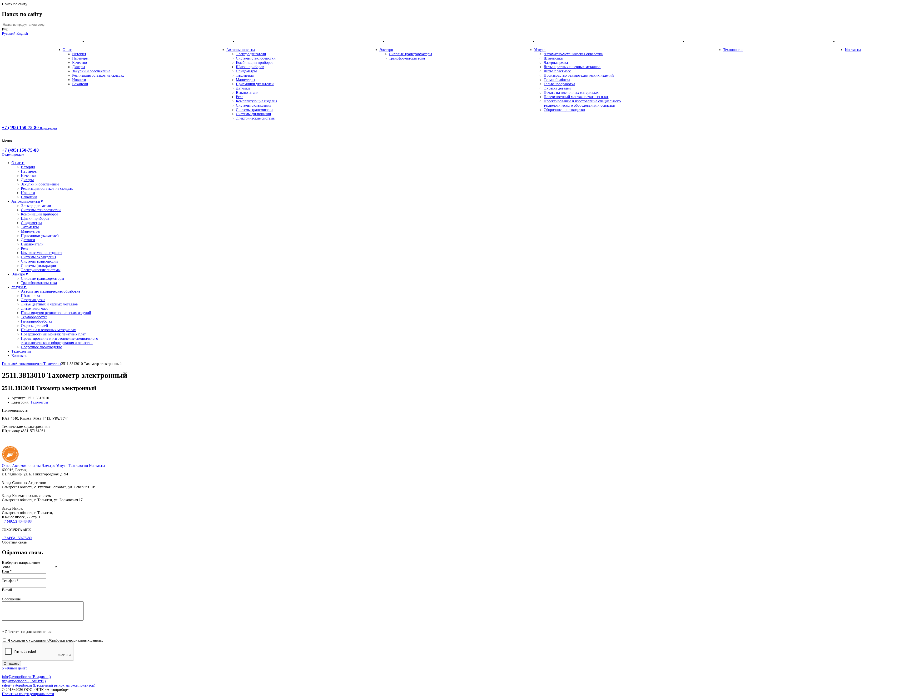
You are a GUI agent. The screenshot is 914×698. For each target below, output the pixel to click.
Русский (8, 33)
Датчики (243, 88)
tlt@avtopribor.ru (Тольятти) (24, 681)
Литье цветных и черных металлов (572, 67)
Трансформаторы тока (407, 58)
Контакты (853, 50)
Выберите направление (21, 562)
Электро (386, 50)
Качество (79, 62)
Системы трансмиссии (254, 110)
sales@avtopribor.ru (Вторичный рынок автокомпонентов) (48, 685)
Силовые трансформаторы (410, 54)
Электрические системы (255, 118)
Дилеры (78, 67)
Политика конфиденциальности (28, 694)
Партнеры (80, 58)
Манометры (245, 80)
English (22, 33)
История (79, 54)
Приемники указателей (255, 84)
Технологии (733, 50)
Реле (239, 97)
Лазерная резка (556, 62)
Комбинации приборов (254, 62)
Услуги (540, 50)
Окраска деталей (557, 88)
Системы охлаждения (253, 105)
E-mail (7, 590)
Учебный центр (14, 668)
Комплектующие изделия (256, 101)
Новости (79, 80)
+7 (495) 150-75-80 (29, 127)
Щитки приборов (250, 67)
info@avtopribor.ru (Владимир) (26, 677)
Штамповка (553, 58)
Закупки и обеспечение (91, 71)
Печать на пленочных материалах (571, 92)
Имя (7, 571)
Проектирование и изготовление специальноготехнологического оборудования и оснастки (582, 103)
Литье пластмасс (557, 71)
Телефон (10, 580)
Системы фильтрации (253, 114)
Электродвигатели (251, 54)
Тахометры (245, 75)
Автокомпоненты (240, 50)
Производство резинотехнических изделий (579, 75)
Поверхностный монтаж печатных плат (576, 97)
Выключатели (247, 92)
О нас (67, 50)
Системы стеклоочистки (256, 58)
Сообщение (11, 599)
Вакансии (80, 84)
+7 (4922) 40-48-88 (17, 521)
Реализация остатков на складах (98, 75)
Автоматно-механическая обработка (573, 54)
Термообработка (557, 80)
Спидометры (246, 71)
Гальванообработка (559, 84)
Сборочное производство (564, 110)
